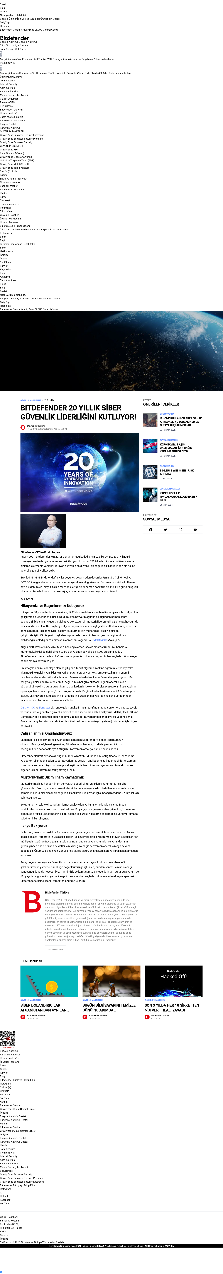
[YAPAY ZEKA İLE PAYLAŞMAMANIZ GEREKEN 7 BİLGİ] (150, 497)
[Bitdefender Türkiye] (31, 901)
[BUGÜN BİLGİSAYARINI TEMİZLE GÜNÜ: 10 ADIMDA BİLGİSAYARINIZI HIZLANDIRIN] (111, 981)
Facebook (5, 1094)
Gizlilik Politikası (9, 1216)
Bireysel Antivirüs (9, 41)
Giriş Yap (5, 22)
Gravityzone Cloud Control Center (17, 1109)
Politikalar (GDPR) (9, 1224)
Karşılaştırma (15, 76)
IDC (33, 707)
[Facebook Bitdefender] (150, 529)
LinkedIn (4, 1090)
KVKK (3, 1231)
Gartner (24, 707)
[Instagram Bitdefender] (180, 529)
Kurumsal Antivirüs (10, 127)
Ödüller (4, 1069)
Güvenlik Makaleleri (30, 400)
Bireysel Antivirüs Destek (13, 1116)
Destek (3, 11)
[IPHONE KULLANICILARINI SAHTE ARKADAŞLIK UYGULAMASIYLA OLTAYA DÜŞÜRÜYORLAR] (150, 422)
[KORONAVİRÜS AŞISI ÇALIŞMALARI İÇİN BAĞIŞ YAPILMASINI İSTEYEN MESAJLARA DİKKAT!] (150, 448)
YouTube (4, 1098)
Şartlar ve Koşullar (10, 1220)
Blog (2, 7)
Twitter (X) (5, 1087)
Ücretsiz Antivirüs (9, 1058)
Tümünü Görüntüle (55, 949)
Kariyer (3, 1072)
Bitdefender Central (10, 1105)
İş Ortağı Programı (9, 1061)
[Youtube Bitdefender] (195, 529)
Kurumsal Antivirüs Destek (14, 1119)
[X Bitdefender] (165, 529)
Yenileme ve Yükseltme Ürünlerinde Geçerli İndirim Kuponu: (134, 1245)
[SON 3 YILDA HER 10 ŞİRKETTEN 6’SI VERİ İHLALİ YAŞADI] (174, 981)
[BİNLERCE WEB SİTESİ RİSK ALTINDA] (150, 472)
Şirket (3, 4)
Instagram (5, 1083)
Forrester (44, 707)
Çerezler (4, 1235)
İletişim (4, 1112)
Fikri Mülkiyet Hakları (11, 1227)
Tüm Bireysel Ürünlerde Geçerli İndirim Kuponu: (73, 1245)
